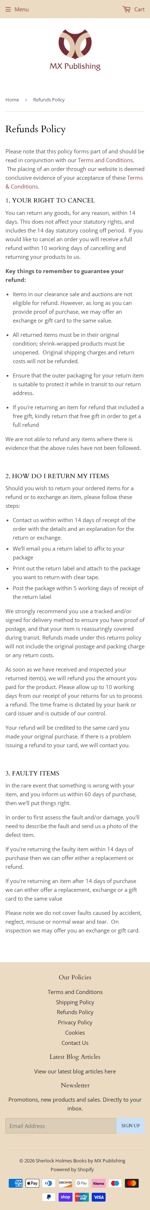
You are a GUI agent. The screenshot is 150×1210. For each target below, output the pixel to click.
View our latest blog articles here (75, 1071)
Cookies (75, 1032)
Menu (22, 9)
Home (12, 99)
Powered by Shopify (72, 1169)
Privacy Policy (75, 1022)
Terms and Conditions (105, 160)
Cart (139, 9)
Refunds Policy (75, 1012)
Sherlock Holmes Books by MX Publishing (80, 1160)
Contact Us (75, 1042)
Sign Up (130, 1126)
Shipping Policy (75, 1002)
